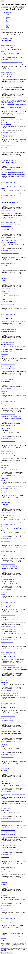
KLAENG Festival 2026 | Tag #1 (9, 656)
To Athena (3, 884)
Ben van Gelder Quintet (7, 759)
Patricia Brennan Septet (7, 720)
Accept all (10, 952)
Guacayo (3, 594)
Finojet (2, 393)
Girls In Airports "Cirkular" (8, 897)
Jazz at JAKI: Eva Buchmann (9, 319)
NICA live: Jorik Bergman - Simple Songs (12, 64)
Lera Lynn (3, 267)
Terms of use (24, 936)
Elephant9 (3, 356)
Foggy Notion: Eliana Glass (8, 631)
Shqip (7, 26)
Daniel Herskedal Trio (7, 923)
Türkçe (7, 22)
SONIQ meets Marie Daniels (8, 331)
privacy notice (3, 950)
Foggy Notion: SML (6, 644)
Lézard (2, 746)
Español (7, 20)
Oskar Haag (4, 770)
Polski (7, 18)
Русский (7, 21)
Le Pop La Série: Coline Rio (8, 455)
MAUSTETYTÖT (6, 783)
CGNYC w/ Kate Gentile (7, 443)
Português (8, 25)
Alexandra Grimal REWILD (8, 847)
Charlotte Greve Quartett (7, 581)
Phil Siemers (4, 910)
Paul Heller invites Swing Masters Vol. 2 (11, 418)
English (7, 14)
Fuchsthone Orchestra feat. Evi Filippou (11, 215)
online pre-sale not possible (6, 301)
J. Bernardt (4, 859)
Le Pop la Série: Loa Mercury (9, 242)
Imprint (6, 936)
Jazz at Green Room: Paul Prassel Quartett (12, 89)
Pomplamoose (4, 293)
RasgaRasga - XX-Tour (7, 871)
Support (2, 936)
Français (7, 15)
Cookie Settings (4, 952)
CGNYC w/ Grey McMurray (8, 76)
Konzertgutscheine (6, 40)
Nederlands (8, 17)
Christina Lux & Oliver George (9, 568)
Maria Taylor (4, 430)
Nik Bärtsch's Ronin (6, 381)
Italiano (7, 19)
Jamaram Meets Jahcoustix (8, 834)
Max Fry (3, 480)
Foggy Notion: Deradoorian (8, 368)
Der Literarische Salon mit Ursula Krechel (12, 823)
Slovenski (8, 27)
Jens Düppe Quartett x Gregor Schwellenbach (13, 174)
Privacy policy (12, 936)
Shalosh (3, 493)
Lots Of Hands (5, 555)
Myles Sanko (4, 504)
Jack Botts (3, 149)
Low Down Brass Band (7, 306)
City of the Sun (5, 810)
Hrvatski (7, 24)
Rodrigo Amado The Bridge (8, 162)
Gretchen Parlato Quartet (7, 344)
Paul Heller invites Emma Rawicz (9, 619)
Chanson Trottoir (5, 607)
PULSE (3, 280)
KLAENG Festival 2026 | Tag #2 (9, 695)
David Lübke (4, 682)
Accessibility (18, 936)
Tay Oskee (3, 467)
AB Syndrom (4, 406)
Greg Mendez (4, 543)
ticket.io (10, 933)
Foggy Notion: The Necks (7, 137)
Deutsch (7, 13)
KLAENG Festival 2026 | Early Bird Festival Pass (14, 669)
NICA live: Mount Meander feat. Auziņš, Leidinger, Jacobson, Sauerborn (11, 201)
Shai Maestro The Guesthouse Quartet (11, 733)
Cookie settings (4, 938)
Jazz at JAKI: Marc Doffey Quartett (10, 255)
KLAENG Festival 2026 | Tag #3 (9, 708)
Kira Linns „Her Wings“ (7, 517)
